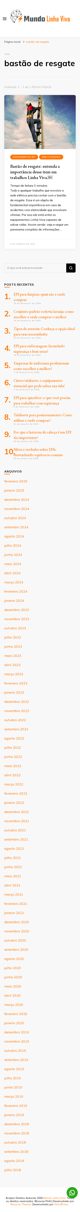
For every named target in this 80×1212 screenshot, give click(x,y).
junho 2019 (13, 1087)
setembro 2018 (16, 1151)
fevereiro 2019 (15, 1105)
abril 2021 (12, 885)
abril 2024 (12, 573)
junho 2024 (13, 554)
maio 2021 (12, 876)
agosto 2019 (14, 1069)
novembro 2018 (16, 1133)
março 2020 (13, 1004)
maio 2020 (12, 986)
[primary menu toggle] (5, 18)
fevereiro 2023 (15, 683)
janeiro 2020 (14, 1023)
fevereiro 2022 (15, 793)
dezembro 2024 (16, 499)
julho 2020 (12, 968)
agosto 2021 (14, 848)
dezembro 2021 (16, 812)
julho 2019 (12, 1078)
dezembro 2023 (16, 610)
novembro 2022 (16, 711)
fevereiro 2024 (15, 591)
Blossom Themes (21, 1204)
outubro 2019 (15, 1050)
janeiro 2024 (14, 600)
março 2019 (13, 1096)
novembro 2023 (16, 619)
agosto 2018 (14, 1161)
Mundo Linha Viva (54, 1198)
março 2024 (13, 582)
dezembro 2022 (16, 701)
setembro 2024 (16, 527)
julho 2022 (12, 747)
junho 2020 (13, 977)
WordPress (61, 1204)
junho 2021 (13, 867)
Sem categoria (51, 157)
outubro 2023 (15, 628)
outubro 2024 (15, 518)
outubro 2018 (15, 1142)
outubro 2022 (15, 720)
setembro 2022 (16, 729)
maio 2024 (12, 564)
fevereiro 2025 (15, 481)
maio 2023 (12, 656)
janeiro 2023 (14, 692)
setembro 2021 (16, 839)
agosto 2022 (14, 738)
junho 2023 (13, 646)
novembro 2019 (16, 1041)
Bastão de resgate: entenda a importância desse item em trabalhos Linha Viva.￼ (35, 171)
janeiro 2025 (14, 490)
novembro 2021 (16, 821)
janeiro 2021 (14, 913)
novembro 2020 (16, 931)
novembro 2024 (16, 509)
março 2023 (13, 674)
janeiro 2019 (14, 1115)
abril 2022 (12, 775)
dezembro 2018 (16, 1124)
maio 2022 (12, 766)
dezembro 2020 (16, 922)
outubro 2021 (15, 830)
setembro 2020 (16, 949)
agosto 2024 (14, 536)
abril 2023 (12, 665)
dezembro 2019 (16, 1032)
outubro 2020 (15, 940)
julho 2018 (12, 1170)
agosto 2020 (14, 959)
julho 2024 (12, 545)
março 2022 (13, 784)
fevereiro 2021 (15, 903)
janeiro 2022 (14, 802)
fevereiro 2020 (15, 1014)
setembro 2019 (16, 1060)
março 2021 (13, 894)
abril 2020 (12, 995)
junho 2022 (13, 757)
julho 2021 (12, 858)
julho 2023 (12, 637)
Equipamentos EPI (24, 157)
